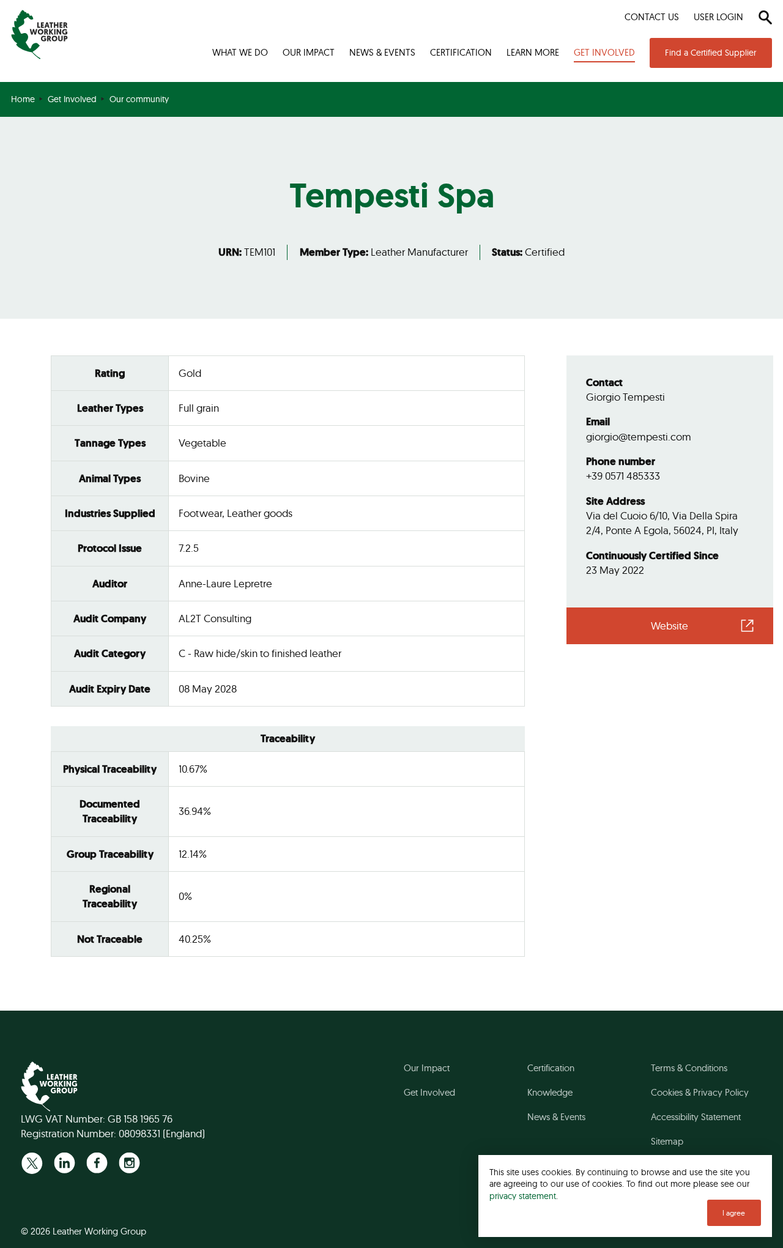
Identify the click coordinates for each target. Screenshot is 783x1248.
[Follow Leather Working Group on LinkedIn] (64, 1162)
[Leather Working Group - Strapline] (39, 34)
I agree (733, 1212)
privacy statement (522, 1195)
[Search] (765, 17)
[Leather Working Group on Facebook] (97, 1162)
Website (669, 625)
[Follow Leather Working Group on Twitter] (32, 1162)
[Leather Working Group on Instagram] (129, 1162)
